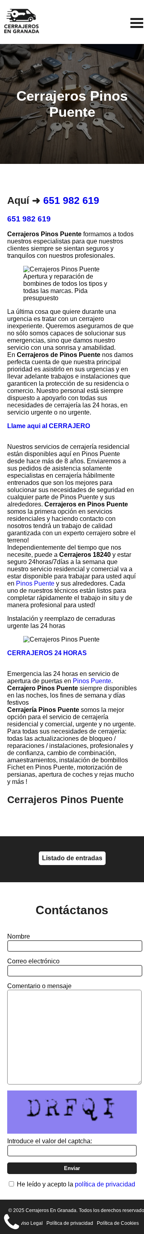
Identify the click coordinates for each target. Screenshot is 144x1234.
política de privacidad (105, 1184)
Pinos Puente (35, 583)
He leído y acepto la (76, 1184)
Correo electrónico (33, 961)
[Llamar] (11, 1222)
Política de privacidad (69, 1223)
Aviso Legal (30, 1223)
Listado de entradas (72, 858)
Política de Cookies (118, 1223)
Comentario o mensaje (39, 986)
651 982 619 (71, 200)
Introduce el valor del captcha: (49, 1141)
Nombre (18, 936)
